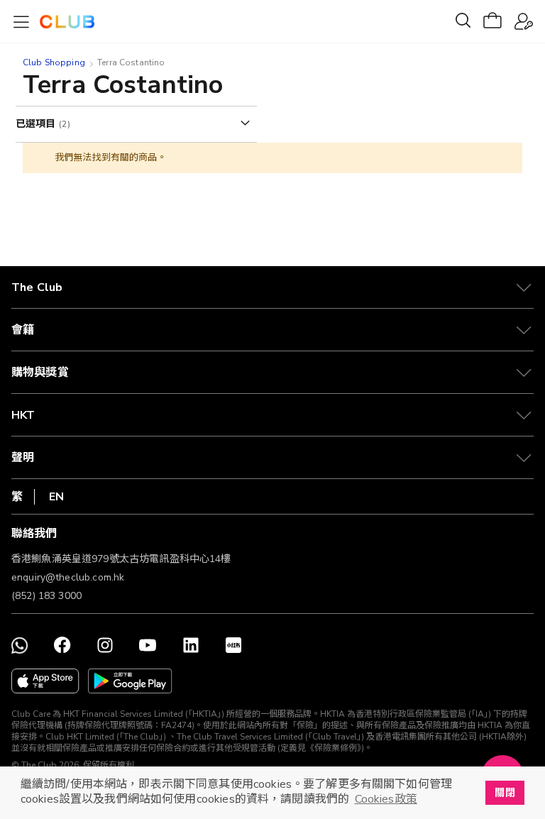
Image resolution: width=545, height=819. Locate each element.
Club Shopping (54, 62)
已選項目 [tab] (37, 124)
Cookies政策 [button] (386, 799)
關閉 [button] (504, 793)
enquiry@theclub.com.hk (67, 577)
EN (56, 497)
